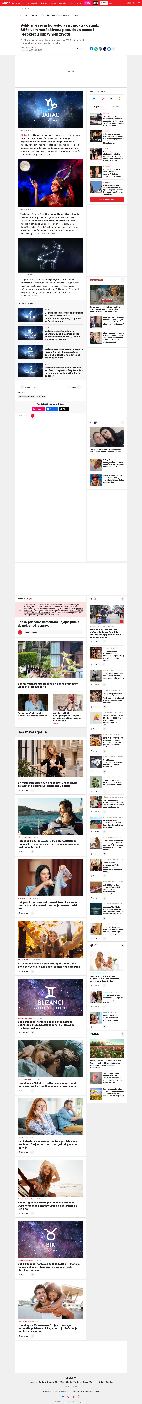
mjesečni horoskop (26, 396)
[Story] (6, 3)
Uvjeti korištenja (73, 1391)
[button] (80, 49)
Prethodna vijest (31, 387)
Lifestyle (34, 15)
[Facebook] (94, 98)
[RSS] (120, 98)
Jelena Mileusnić (31, 48)
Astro (42, 15)
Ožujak (23, 135)
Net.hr (20, 680)
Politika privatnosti (86, 1391)
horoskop (41, 396)
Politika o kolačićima (59, 1391)
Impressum (47, 1391)
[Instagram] (102, 98)
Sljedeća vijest (70, 387)
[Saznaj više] (122, 280)
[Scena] (75, 1386)
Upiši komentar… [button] (32, 632)
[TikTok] (111, 98)
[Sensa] (67, 1386)
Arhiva (96, 1391)
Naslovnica (24, 15)
